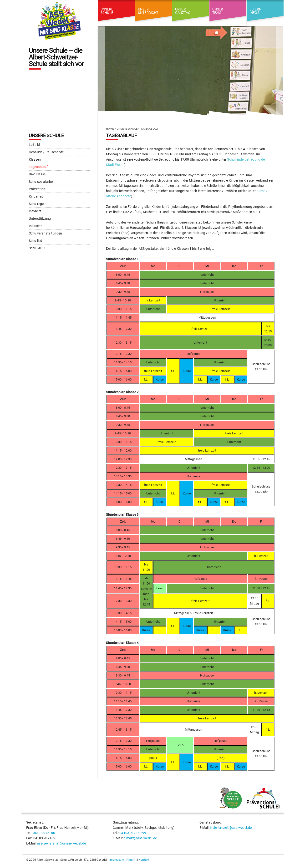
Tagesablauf (38, 167)
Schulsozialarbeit (42, 181)
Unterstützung (40, 218)
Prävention (37, 189)
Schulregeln (37, 204)
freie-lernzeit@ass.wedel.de (231, 827)
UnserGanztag (182, 10)
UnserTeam (217, 10)
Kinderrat (36, 196)
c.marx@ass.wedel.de (140, 838)
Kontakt (144, 859)
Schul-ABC (37, 248)
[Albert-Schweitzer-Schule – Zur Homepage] (59, 20)
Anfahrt (132, 859)
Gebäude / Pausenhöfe (46, 152)
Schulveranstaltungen (45, 233)
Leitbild (34, 145)
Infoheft (35, 211)
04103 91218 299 (132, 833)
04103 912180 (44, 833)
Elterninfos (255, 10)
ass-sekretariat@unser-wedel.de (61, 843)
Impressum (116, 859)
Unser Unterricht (148, 10)
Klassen (35, 159)
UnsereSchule (107, 10)
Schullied (35, 241)
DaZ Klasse (37, 174)
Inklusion (35, 226)
